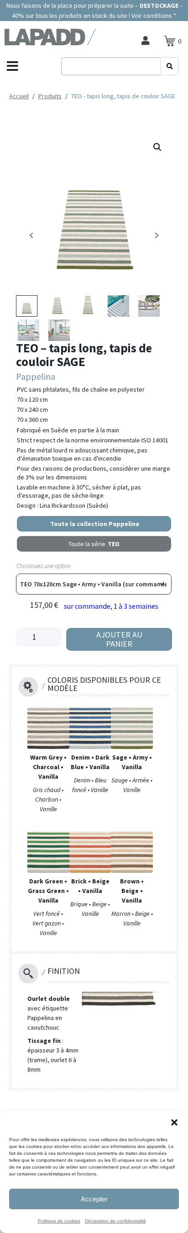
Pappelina (35, 376)
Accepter (94, 1199)
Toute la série (94, 544)
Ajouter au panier (119, 639)
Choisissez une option (43, 566)
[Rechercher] (169, 66)
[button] (174, 1122)
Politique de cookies (59, 1220)
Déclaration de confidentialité (115, 1220)
